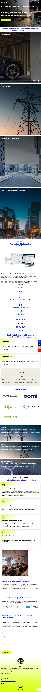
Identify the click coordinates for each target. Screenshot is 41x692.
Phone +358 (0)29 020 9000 (6, 678)
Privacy (2, 679)
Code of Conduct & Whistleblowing (8, 681)
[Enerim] (4, 2)
